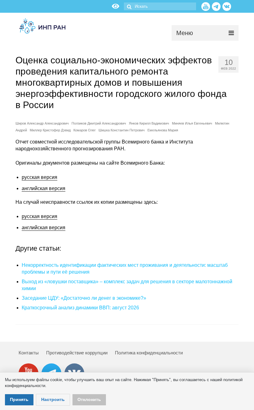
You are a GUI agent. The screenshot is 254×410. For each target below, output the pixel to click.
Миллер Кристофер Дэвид (50, 130)
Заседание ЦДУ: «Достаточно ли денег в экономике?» (84, 298)
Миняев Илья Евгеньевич (192, 123)
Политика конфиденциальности (149, 352)
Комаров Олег (84, 130)
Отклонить (89, 399)
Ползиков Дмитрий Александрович (99, 123)
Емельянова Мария (162, 130)
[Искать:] (160, 6)
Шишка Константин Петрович (122, 130)
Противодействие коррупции (76, 352)
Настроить (53, 399)
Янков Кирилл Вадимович (149, 123)
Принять (19, 399)
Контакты (29, 352)
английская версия (43, 188)
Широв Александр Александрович (42, 123)
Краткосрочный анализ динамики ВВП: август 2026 (80, 307)
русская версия (39, 177)
